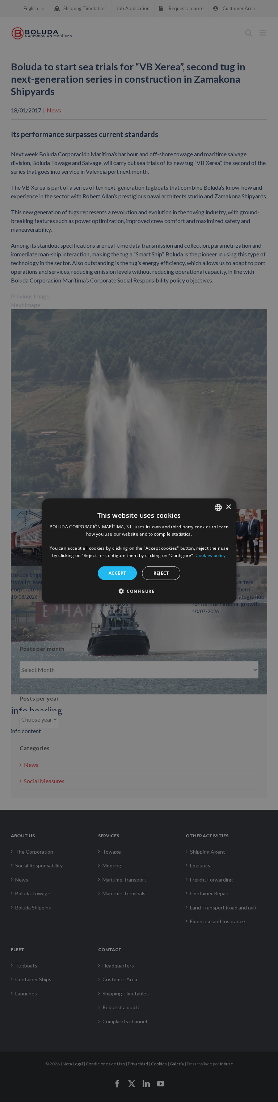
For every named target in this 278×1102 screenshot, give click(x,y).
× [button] (228, 507)
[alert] (139, 551)
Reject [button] (161, 573)
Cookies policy (210, 555)
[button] (139, 591)
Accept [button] (117, 573)
